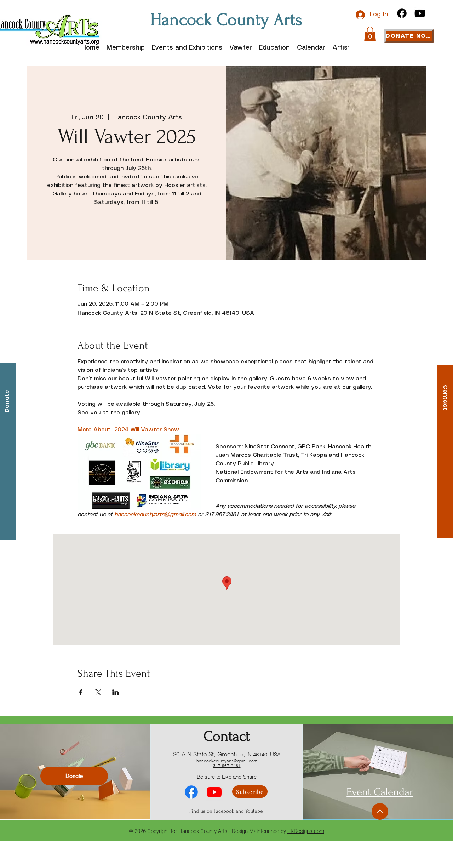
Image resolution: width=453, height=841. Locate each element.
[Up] (380, 811)
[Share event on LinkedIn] (115, 692)
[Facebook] (402, 13)
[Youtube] (420, 13)
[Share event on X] (98, 692)
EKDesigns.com (305, 831)
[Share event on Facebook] (81, 692)
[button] (370, 34)
